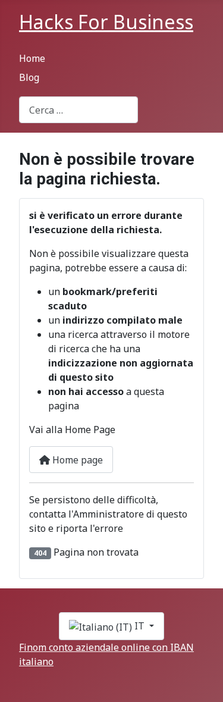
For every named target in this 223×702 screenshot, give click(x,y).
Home (32, 58)
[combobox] (78, 109)
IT (139, 625)
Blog (29, 77)
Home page (76, 459)
